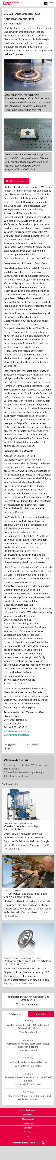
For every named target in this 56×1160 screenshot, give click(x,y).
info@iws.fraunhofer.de (17, 731)
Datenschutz (28, 1119)
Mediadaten (28, 1123)
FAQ (28, 1136)
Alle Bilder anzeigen (16, 181)
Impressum (28, 1114)
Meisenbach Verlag (28, 1110)
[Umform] (10, 3)
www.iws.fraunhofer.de (16, 734)
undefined (5, 744)
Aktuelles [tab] (41, 1014)
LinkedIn (28, 1127)
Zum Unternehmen (29, 1004)
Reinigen (40, 772)
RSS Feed (28, 1132)
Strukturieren (13, 776)
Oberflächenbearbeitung (19, 772)
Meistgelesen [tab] (15, 1014)
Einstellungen (8, 748)
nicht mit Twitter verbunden (28, 744)
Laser (26, 776)
